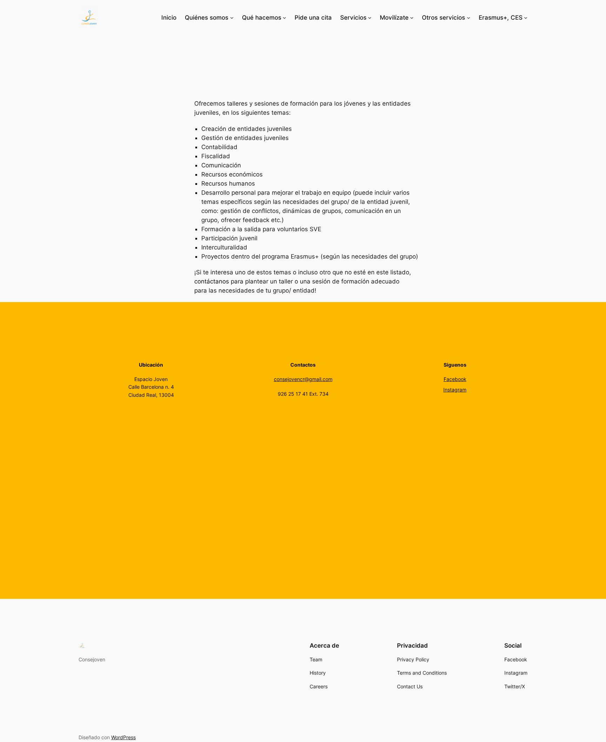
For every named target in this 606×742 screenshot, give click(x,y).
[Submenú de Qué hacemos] (284, 17)
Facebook (455, 379)
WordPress (123, 737)
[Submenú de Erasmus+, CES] (525, 17)
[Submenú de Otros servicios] (468, 17)
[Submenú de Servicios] (369, 17)
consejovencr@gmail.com (303, 379)
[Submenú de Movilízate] (411, 17)
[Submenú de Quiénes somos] (232, 17)
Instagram (454, 390)
